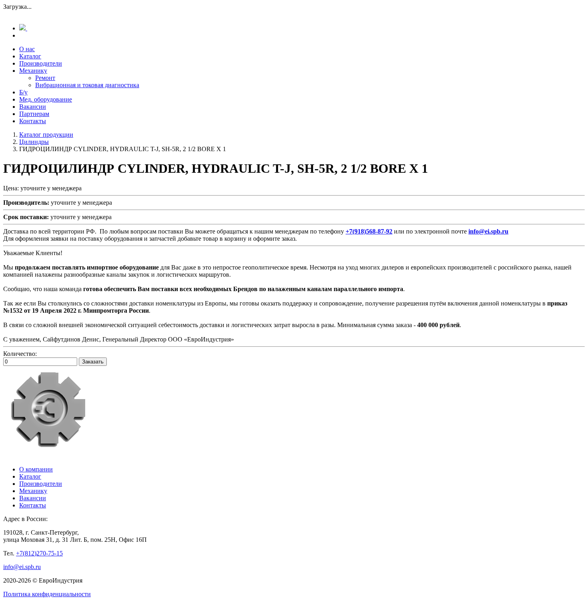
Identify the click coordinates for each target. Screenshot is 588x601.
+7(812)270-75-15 (39, 553)
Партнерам (34, 113)
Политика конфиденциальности (47, 594)
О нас (27, 49)
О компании (36, 469)
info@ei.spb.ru (22, 566)
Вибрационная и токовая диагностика (87, 85)
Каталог (30, 56)
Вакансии (32, 106)
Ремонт (45, 77)
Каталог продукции (46, 134)
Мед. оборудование (45, 99)
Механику (33, 70)
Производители (40, 63)
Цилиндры (34, 141)
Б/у (23, 92)
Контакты (32, 121)
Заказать (93, 362)
